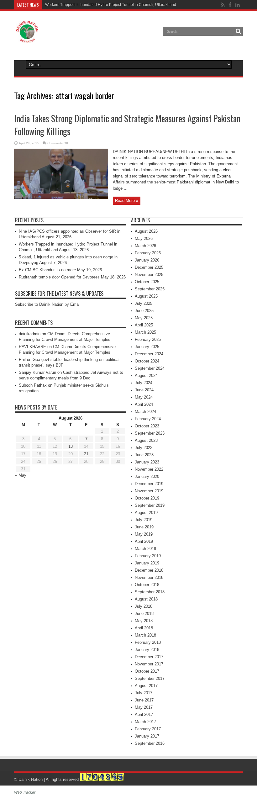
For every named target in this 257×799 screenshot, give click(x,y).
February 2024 (148, 418)
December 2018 (149, 570)
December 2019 (149, 483)
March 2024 (145, 411)
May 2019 (144, 534)
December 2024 (149, 354)
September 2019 (150, 505)
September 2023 (150, 433)
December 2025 (149, 267)
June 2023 (144, 454)
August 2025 (146, 296)
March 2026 (145, 245)
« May (20, 475)
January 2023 (147, 462)
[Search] (238, 31)
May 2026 (144, 238)
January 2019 (147, 563)
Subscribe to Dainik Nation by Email (48, 304)
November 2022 (149, 469)
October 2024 (147, 361)
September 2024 (150, 368)
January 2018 (147, 649)
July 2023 (143, 447)
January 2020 (147, 476)
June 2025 (144, 310)
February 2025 (148, 339)
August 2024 (146, 375)
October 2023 (147, 426)
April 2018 (144, 628)
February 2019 (148, 555)
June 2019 (144, 527)
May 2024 (144, 397)
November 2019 (149, 491)
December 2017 (149, 656)
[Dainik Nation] (27, 37)
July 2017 (143, 693)
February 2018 (148, 642)
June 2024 (144, 390)
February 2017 (148, 729)
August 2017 (146, 685)
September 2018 (150, 592)
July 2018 (143, 606)
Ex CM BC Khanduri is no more (47, 269)
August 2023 (146, 440)
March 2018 (145, 635)
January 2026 (147, 260)
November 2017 (149, 664)
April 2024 (144, 404)
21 (86, 454)
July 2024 (143, 382)
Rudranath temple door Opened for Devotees (59, 277)
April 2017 (144, 714)
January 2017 (147, 736)
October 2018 (147, 584)
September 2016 (150, 743)
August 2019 (146, 512)
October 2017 (147, 671)
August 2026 (146, 231)
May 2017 (144, 707)
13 (70, 446)
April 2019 (144, 541)
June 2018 (144, 613)
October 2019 (147, 498)
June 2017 (144, 700)
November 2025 (149, 274)
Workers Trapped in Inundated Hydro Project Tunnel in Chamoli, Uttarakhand (110, 5)
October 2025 (147, 281)
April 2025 (144, 325)
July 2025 (143, 303)
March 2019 (145, 548)
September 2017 (150, 678)
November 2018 (149, 577)
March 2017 (145, 721)
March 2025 (145, 332)
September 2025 (150, 289)
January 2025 (147, 346)
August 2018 (146, 599)
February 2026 (148, 253)
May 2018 (144, 620)
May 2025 (144, 317)
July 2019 (143, 519)
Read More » (126, 200)
